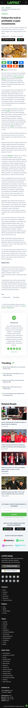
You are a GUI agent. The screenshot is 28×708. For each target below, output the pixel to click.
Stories (5, 594)
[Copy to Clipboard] (21, 66)
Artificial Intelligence (8, 632)
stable (8, 110)
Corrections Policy (8, 675)
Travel (4, 642)
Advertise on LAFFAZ (8, 655)
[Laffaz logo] (14, 2)
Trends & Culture (7, 600)
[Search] (2, 2)
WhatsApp (9, 529)
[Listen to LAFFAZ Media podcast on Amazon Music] (20, 546)
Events (5, 657)
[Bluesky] (21, 62)
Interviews (5, 596)
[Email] (2, 581)
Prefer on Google (9, 39)
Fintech (5, 626)
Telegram (21, 529)
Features (5, 592)
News (4, 590)
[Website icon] (14, 349)
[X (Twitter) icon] (17, 349)
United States (6, 611)
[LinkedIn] (9, 62)
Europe (5, 613)
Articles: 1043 (14, 351)
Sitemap (5, 679)
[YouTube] (6, 581)
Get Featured (6, 653)
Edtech (5, 628)
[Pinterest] (14, 581)
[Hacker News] (15, 66)
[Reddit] (9, 66)
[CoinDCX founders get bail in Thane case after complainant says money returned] (14, 483)
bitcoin (12, 125)
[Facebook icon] (8, 349)
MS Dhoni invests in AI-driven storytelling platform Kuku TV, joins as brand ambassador (13, 469)
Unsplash (5, 69)
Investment (16, 297)
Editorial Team (7, 659)
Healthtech (6, 630)
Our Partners (6, 661)
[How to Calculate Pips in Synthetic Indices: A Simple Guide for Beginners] (14, 413)
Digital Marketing (7, 636)
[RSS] (18, 581)
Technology (6, 634)
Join (21, 39)
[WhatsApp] (3, 62)
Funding (5, 622)
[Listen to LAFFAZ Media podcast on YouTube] (9, 541)
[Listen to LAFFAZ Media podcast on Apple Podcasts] (7, 546)
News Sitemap (7, 681)
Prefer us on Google (11, 566)
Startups (5, 624)
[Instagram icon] (20, 349)
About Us (5, 665)
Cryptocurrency (6, 297)
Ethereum (10, 155)
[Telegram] (6, 576)
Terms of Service (13, 517)
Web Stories (6, 663)
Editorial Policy (7, 673)
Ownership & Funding (8, 677)
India (4, 607)
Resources (4, 13)
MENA (4, 609)
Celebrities (6, 640)
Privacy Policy (21, 517)
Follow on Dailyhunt (11, 570)
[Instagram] (14, 576)
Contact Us (6, 667)
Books (4, 644)
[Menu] (26, 2)
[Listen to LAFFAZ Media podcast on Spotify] (20, 540)
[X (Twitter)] (15, 62)
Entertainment (7, 638)
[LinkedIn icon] (11, 349)
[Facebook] (3, 66)
